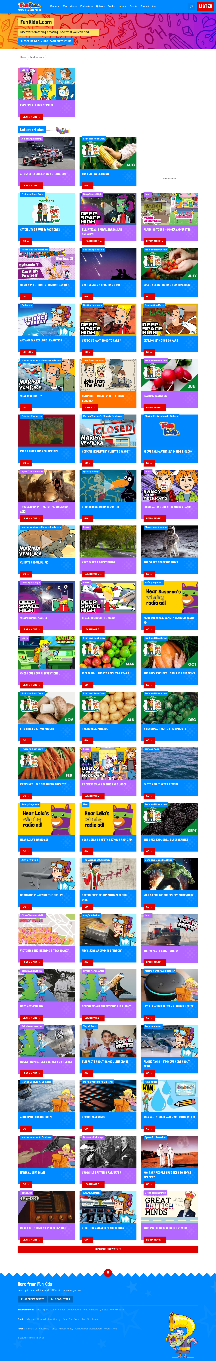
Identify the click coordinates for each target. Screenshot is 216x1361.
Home (23, 57)
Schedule (31, 1319)
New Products (117, 1309)
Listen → (28, 352)
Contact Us (31, 1328)
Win (65, 6)
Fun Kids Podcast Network (88, 1328)
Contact (144, 6)
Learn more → (31, 117)
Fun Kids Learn (37, 57)
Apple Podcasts (34, 1299)
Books (111, 6)
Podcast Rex (110, 1328)
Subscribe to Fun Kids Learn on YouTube (45, 41)
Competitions (74, 1309)
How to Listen (44, 1319)
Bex (70, 1319)
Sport (46, 1309)
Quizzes (100, 6)
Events (133, 6)
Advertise (44, 1328)
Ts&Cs (54, 1328)
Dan (65, 1319)
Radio (53, 6)
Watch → (89, 407)
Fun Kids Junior (90, 1319)
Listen (205, 6)
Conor (77, 1319)
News (38, 1309)
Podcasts (85, 6)
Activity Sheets (90, 1309)
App (154, 6)
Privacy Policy (66, 1328)
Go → (87, 185)
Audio (53, 1309)
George (57, 1319)
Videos (73, 6)
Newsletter (62, 1299)
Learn (121, 6)
